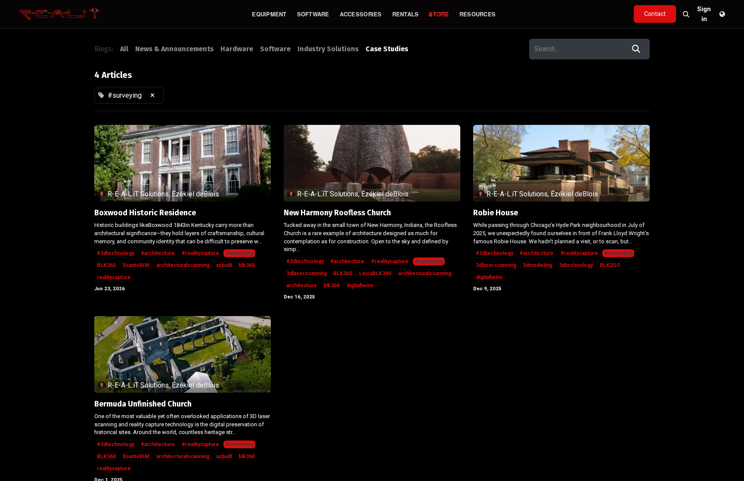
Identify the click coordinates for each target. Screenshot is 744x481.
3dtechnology (576, 265)
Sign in (704, 14)
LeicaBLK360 (375, 273)
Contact (655, 13)
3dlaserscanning (306, 273)
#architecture (158, 253)
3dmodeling (537, 265)
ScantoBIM (135, 265)
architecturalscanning (182, 265)
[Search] (636, 49)
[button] (686, 14)
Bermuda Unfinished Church (143, 404)
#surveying (240, 253)
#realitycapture (200, 253)
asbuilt (224, 265)
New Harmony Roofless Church (337, 212)
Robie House (495, 212)
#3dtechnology (115, 253)
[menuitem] (269, 14)
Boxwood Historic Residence (145, 212)
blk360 (247, 265)
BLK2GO (610, 265)
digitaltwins (360, 285)
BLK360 (106, 265)
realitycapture (114, 277)
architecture (301, 285)
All (124, 49)
